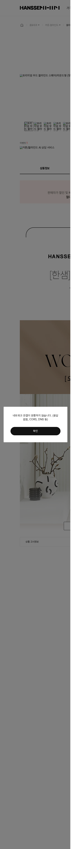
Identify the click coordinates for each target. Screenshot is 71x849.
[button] (35, 431)
